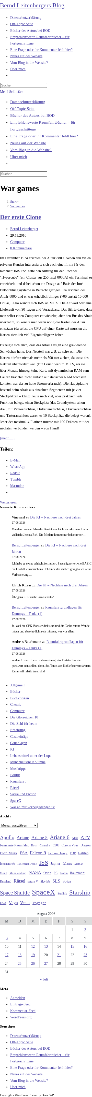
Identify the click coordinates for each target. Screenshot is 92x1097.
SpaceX (15, 801)
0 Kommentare (21, 248)
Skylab (45, 881)
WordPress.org (20, 1017)
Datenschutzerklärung (27, 102)
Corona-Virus (70, 845)
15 (72, 946)
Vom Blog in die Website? (31, 150)
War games (17, 206)
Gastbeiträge (19, 737)
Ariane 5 (39, 837)
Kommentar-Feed (23, 1011)
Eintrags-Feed (20, 1004)
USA (3, 903)
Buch (34, 845)
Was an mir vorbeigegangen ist (32, 807)
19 (33, 955)
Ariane (23, 837)
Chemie (15, 704)
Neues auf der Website (28, 143)
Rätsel (14, 788)
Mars (67, 863)
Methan (78, 863)
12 (33, 946)
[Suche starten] (50, 175)
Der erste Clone (20, 217)
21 (59, 955)
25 (19, 963)
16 (85, 946)
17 (6, 955)
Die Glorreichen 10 (24, 717)
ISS (43, 862)
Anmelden (17, 998)
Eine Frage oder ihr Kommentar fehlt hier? (44, 136)
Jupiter (55, 863)
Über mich (18, 157)
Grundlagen (18, 743)
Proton (64, 873)
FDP (73, 853)
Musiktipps (18, 769)
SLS (56, 881)
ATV (85, 837)
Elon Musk (8, 853)
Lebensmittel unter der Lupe (30, 756)
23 (85, 955)
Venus (25, 902)
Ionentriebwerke (27, 863)
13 (46, 946)
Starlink (62, 893)
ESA (24, 852)
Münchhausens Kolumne (27, 762)
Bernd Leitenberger (24, 229)
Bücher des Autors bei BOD (32, 115)
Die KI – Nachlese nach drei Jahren (55, 517)
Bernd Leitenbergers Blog (32, 5)
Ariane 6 (60, 837)
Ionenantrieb (7, 863)
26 (33, 963)
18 (19, 955)
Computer (17, 242)
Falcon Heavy (57, 853)
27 (46, 963)
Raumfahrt (18, 781)
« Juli (44, 979)
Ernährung (18, 730)
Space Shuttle (15, 893)
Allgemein (17, 685)
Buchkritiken (19, 698)
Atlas (75, 838)
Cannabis (45, 845)
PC (55, 873)
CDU (56, 845)
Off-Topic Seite (22, 109)
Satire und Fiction (23, 794)
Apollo (7, 837)
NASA (35, 872)
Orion (47, 873)
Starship (79, 892)
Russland (5, 881)
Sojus (67, 881)
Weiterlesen (8, 502)
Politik (15, 775)
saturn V (33, 881)
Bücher (15, 692)
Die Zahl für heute (23, 724)
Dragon (85, 845)
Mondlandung (17, 873)
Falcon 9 (38, 852)
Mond (3, 872)
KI (12, 749)
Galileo (83, 853)
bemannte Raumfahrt (14, 845)
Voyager (39, 903)
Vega (13, 902)
